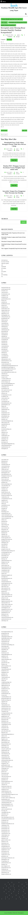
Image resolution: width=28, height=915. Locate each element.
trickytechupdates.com (6, 610)
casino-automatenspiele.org (7, 516)
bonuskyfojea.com (5, 828)
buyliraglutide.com (5, 315)
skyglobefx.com (4, 763)
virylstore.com (4, 488)
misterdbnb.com (4, 813)
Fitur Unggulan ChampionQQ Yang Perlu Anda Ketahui (13, 248)
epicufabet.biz (4, 349)
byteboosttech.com (5, 308)
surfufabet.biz (4, 341)
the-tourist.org (4, 506)
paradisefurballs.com (5, 693)
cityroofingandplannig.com (7, 385)
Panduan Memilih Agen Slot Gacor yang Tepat (12, 19)
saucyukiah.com (4, 459)
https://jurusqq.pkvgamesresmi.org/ (14, 900)
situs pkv (24, 884)
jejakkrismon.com (5, 531)
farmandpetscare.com (6, 722)
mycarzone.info (4, 774)
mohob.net (3, 680)
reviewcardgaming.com (6, 792)
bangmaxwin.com (5, 562)
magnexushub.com (5, 310)
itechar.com (3, 300)
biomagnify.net (4, 448)
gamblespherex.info (5, 765)
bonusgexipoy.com (5, 831)
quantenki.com (4, 779)
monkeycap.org (4, 501)
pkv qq (10, 882)
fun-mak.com (4, 810)
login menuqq (13, 895)
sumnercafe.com (4, 417)
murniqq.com (22, 893)
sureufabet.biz (4, 344)
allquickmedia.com (5, 536)
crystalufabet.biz (4, 351)
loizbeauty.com (4, 526)
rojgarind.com (4, 701)
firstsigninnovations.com (6, 475)
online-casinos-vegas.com (6, 604)
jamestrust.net (4, 521)
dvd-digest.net (4, 576)
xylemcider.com (4, 437)
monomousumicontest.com (7, 760)
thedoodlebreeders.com (6, 403)
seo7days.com (4, 547)
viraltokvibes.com (5, 497)
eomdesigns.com (5, 768)
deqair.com (3, 406)
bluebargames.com (5, 472)
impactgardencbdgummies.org (7, 443)
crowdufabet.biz (4, 355)
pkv (2, 265)
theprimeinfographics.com (7, 804)
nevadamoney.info (5, 571)
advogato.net (4, 508)
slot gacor (3, 886)
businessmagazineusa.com (7, 781)
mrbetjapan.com (4, 542)
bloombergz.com (5, 511)
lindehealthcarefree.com (6, 638)
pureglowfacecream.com (6, 539)
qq (2, 269)
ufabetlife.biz (4, 336)
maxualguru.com (5, 687)
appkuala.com (4, 545)
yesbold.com (4, 302)
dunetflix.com (4, 419)
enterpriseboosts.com (5, 513)
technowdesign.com (5, 381)
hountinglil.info (4, 667)
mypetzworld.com (5, 391)
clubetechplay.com (5, 835)
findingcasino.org (5, 752)
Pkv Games (4, 22)
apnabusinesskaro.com (6, 619)
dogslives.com (4, 739)
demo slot (21, 886)
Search (4, 218)
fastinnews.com (4, 841)
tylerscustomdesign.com (6, 484)
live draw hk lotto (5, 261)
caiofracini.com (4, 726)
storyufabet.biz (4, 347)
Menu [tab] (4, 1)
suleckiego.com (4, 620)
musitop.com (4, 425)
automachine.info (5, 755)
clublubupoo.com (5, 825)
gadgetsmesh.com (5, 716)
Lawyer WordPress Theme (10, 912)
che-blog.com (4, 661)
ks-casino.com (4, 399)
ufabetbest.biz (4, 342)
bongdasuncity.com (5, 688)
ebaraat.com (4, 305)
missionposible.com (5, 602)
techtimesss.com (4, 487)
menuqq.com (5, 882)
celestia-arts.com (4, 469)
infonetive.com (4, 563)
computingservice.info (6, 724)
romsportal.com (4, 869)
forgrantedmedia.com (6, 480)
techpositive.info (4, 727)
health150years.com (5, 492)
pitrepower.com (4, 597)
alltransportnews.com (6, 359)
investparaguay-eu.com (6, 394)
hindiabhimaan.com (5, 612)
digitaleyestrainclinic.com (6, 601)
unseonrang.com (4, 729)
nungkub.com (4, 433)
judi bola (9, 886)
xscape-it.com (4, 377)
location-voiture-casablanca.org (8, 797)
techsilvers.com (4, 407)
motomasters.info (5, 773)
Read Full (15, 160)
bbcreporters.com (5, 362)
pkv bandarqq (4, 274)
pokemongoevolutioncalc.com (7, 857)
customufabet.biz (5, 346)
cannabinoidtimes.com (6, 696)
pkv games (4, 134)
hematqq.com (6, 895)
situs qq (3, 884)
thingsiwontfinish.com (6, 874)
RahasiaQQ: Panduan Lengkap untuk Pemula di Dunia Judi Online (13, 238)
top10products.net (5, 641)
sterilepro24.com (5, 789)
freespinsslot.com (5, 691)
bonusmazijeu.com (5, 826)
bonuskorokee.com (5, 830)
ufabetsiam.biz (4, 326)
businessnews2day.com (6, 786)
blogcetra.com (4, 732)
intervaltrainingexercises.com (7, 817)
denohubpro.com (5, 745)
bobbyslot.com (4, 675)
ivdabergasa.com (5, 386)
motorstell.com (4, 490)
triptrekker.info (4, 770)
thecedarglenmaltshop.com (7, 631)
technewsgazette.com (6, 537)
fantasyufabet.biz (5, 324)
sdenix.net (3, 503)
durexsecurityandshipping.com (8, 383)
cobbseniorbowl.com (5, 380)
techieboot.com (4, 297)
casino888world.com (5, 812)
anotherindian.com (5, 435)
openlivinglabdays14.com (6, 370)
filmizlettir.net (4, 462)
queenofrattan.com (5, 742)
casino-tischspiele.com (6, 518)
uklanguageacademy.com (6, 636)
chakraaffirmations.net (6, 669)
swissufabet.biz (4, 328)
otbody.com (3, 519)
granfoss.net (4, 591)
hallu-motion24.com (5, 588)
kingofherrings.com (5, 541)
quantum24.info (4, 778)
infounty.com (4, 393)
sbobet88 (9, 893)
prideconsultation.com (6, 665)
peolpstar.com (4, 482)
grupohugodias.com (5, 404)
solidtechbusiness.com (6, 791)
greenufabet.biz (4, 331)
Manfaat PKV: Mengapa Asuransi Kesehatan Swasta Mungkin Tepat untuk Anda (14, 167)
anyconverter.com (5, 528)
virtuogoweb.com (5, 311)
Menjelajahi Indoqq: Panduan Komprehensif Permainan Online (13, 245)
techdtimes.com (4, 295)
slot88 (25, 897)
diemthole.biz (4, 532)
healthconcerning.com (6, 700)
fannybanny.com (5, 843)
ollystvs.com (4, 735)
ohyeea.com (4, 430)
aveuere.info (4, 695)
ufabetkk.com (4, 534)
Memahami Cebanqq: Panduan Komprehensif (11, 241)
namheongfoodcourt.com (6, 583)
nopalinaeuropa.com (5, 447)
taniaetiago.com (4, 438)
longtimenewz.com (5, 849)
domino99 (3, 266)
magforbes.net (4, 500)
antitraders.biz (4, 373)
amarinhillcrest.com (5, 505)
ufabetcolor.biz (4, 333)
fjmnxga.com (4, 558)
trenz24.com (4, 523)
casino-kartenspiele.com (6, 514)
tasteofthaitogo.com (5, 554)
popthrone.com (4, 656)
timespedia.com (4, 529)
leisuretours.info (4, 719)
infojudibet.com (4, 649)
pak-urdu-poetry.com (5, 731)
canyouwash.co (4, 292)
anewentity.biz (4, 544)
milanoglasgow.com (5, 584)
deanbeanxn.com (5, 652)
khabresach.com (4, 614)
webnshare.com (4, 711)
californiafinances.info (6, 568)
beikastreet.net (4, 461)
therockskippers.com (5, 589)
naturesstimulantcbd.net (6, 445)
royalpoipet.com (4, 820)
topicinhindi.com (5, 635)
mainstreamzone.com (5, 708)
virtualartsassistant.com (6, 802)
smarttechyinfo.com (5, 683)
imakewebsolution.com (6, 659)
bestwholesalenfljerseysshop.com (8, 368)
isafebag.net (4, 510)
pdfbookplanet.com (5, 740)
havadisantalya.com (5, 294)
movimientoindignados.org (7, 420)
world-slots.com (4, 657)
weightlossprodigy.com (6, 682)
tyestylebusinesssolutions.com (7, 818)
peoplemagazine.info (5, 289)
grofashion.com (4, 856)
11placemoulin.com (5, 677)
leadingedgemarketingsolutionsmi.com (9, 365)
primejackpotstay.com (6, 862)
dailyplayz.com (4, 838)
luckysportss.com (5, 851)
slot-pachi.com (4, 690)
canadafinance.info (5, 570)
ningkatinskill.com (5, 409)
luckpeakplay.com (5, 853)
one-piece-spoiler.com (6, 748)
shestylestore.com (5, 872)
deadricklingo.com (5, 761)
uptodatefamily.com (5, 424)
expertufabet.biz (4, 323)
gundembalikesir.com (6, 298)
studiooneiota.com (5, 750)
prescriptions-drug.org (6, 493)
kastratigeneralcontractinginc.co (8, 367)
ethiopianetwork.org (5, 714)
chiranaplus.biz (4, 580)
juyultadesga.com (5, 388)
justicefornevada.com (6, 717)
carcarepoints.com (5, 401)
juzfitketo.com (4, 440)
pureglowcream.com (5, 549)
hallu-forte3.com (4, 586)
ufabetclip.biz (4, 321)
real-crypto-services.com (6, 390)
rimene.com (3, 573)
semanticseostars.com (6, 706)
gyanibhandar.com (5, 318)
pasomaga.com (4, 442)
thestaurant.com (4, 822)
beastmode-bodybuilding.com (7, 644)
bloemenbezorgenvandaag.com (8, 550)
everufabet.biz (4, 354)
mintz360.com (4, 678)
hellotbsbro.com (4, 721)
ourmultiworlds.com (5, 464)
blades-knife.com (5, 747)
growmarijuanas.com (5, 709)
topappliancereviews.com (6, 609)
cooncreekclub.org (5, 466)
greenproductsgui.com (6, 698)
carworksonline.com (5, 485)
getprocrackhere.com (5, 840)
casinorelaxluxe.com (5, 833)
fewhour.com (4, 703)
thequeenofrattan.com (6, 744)
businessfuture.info (5, 648)
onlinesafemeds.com (5, 316)
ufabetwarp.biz (4, 320)
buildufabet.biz (4, 357)
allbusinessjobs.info (5, 639)
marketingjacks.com (5, 607)
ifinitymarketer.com (5, 844)
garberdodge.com (5, 477)
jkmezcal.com (4, 815)
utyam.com (3, 427)
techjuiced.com (4, 307)
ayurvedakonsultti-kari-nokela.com (8, 372)
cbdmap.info (4, 651)
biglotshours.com (5, 313)
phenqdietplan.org (5, 416)
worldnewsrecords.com (6, 787)
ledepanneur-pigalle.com (6, 575)
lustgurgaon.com (5, 672)
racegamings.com (5, 861)
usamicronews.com (5, 854)
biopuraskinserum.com (6, 567)
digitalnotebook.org (5, 685)
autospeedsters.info (5, 757)
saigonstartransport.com (6, 560)
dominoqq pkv (15, 882)
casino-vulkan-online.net (6, 596)
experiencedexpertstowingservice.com (9, 794)
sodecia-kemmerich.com (6, 809)
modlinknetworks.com (6, 848)
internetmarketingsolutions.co (7, 734)
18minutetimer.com (5, 704)
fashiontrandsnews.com (6, 360)
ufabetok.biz (4, 352)
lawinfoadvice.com (5, 414)
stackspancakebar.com (6, 581)
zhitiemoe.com (4, 432)
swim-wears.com (5, 479)
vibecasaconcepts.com (6, 776)
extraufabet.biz (4, 334)
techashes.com (4, 290)
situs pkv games (18, 884)
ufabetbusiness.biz (5, 329)
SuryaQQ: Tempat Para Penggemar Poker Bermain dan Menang (14, 192)
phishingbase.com (5, 859)
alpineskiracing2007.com (6, 594)
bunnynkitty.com (5, 555)
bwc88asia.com (4, 396)
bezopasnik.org (4, 557)
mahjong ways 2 (18, 887)
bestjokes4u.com (5, 670)
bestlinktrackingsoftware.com (7, 823)
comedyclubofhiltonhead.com (7, 800)
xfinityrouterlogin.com (6, 606)
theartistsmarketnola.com (6, 578)
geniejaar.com (4, 674)
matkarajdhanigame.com (6, 654)
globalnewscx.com (5, 737)
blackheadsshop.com (5, 796)
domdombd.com (4, 836)
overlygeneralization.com (6, 713)
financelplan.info (5, 646)
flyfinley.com (4, 664)
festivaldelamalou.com (6, 474)
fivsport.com (4, 411)
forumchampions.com (6, 471)
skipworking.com (5, 524)
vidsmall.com (4, 784)
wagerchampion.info (5, 758)
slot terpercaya (4, 260)
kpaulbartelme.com (5, 799)
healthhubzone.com (5, 303)
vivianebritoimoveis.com (6, 498)
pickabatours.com (5, 643)
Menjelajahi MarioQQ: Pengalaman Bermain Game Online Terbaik (13, 233)
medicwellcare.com (5, 783)
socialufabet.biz (4, 339)
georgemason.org (5, 633)
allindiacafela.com (5, 593)
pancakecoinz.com (5, 662)
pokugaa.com (4, 864)
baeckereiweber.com (5, 287)
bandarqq (10, 897)
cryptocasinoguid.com (6, 364)
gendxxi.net (3, 771)
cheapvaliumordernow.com (7, 805)
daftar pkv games (5, 263)
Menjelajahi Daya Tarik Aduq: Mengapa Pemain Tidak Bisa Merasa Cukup (14, 144)
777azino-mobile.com (6, 378)
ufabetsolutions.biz (5, 338)
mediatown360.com (5, 599)
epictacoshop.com (5, 565)
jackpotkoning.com (5, 846)
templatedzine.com (5, 412)
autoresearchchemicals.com (7, 617)
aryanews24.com (5, 375)
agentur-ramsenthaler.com (6, 766)
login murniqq (19, 895)
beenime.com (4, 807)
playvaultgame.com (5, 866)
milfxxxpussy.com (5, 422)
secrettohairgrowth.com (6, 552)
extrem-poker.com (5, 398)
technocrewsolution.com (6, 495)
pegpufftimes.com (5, 467)
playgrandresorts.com (6, 867)
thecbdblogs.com (5, 615)
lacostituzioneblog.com (6, 429)
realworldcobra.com (5, 753)
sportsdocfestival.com (6, 870)
